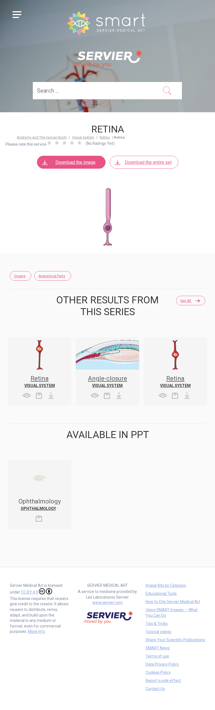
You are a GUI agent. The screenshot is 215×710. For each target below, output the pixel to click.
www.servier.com (107, 602)
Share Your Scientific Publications (175, 640)
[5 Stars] (79, 143)
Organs (19, 276)
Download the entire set (148, 162)
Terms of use (157, 656)
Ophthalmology (38, 508)
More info (36, 631)
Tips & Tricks (157, 623)
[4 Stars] (72, 143)
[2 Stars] (57, 143)
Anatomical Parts (51, 276)
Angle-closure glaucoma (107, 381)
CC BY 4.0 (29, 592)
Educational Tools (161, 593)
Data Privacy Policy (162, 664)
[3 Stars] (64, 143)
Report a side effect (163, 680)
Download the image (75, 162)
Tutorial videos (158, 631)
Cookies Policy (158, 672)
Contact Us (155, 688)
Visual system (83, 137)
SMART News (158, 648)
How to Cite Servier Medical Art (173, 601)
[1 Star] (49, 143)
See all (186, 301)
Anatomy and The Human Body (42, 137)
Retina (105, 137)
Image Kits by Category (166, 585)
